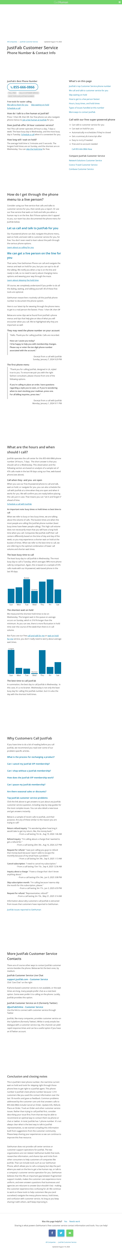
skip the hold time (34, 149)
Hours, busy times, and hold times (84, 103)
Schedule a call (13, 108)
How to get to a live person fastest (84, 99)
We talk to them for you (17, 104)
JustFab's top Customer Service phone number (90, 86)
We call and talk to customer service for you (88, 90)
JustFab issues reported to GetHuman (24, 909)
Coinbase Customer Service (81, 169)
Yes (65, 1221)
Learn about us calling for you (20, 247)
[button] (119, 2)
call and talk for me (36, 635)
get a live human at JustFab (35, 120)
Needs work (74, 1221)
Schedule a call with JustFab (19, 504)
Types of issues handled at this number (86, 107)
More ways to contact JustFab (82, 112)
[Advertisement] (34, 171)
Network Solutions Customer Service (85, 160)
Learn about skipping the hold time (23, 280)
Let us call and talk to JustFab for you (32, 228)
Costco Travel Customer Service (83, 164)
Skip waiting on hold (40, 104)
